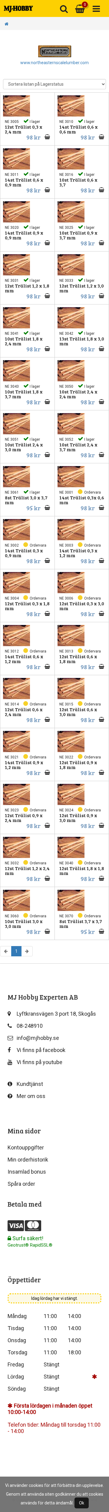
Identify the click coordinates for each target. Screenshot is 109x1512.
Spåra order (21, 1184)
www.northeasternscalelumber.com (54, 62)
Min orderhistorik (28, 1159)
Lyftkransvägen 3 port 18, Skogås (56, 1014)
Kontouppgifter (26, 1147)
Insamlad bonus (27, 1172)
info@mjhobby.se (38, 1038)
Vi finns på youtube (39, 1062)
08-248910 (30, 1026)
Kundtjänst (30, 1084)
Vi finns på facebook (41, 1050)
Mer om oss (31, 1096)
